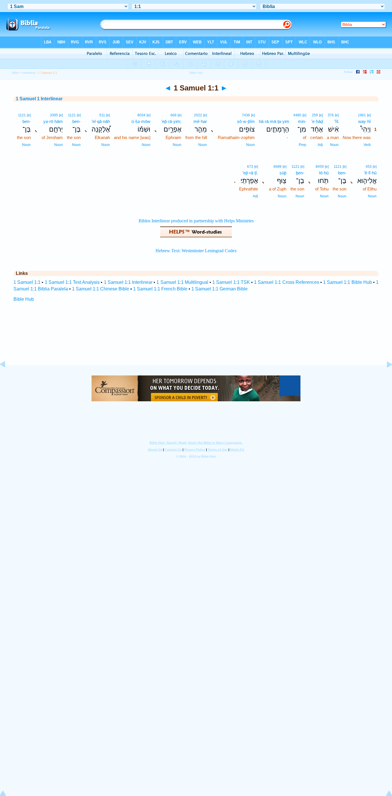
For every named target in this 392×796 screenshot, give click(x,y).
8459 (320, 167)
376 (331, 115)
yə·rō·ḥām (53, 121)
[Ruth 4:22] (7, 377)
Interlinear (29, 72)
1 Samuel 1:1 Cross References (286, 282)
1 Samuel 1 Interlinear (39, 98)
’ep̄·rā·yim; (171, 121)
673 (250, 167)
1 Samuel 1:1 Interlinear (128, 282)
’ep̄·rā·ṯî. (250, 172)
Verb (367, 145)
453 (369, 167)
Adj (320, 145)
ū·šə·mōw (140, 121)
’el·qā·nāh (101, 121)
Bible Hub (23, 299)
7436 (246, 115)
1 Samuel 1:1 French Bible (160, 288)
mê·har (200, 121)
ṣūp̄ (283, 172)
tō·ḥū (324, 172)
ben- (76, 121)
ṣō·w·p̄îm (246, 121)
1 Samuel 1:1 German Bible (219, 288)
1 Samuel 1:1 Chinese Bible (100, 288)
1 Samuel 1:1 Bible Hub (347, 282)
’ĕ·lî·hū (370, 172)
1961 (362, 115)
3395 (54, 115)
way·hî (364, 121)
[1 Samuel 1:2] (385, 377)
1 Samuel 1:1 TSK (231, 282)
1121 (72, 115)
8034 (141, 115)
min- (302, 121)
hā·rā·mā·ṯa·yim (274, 121)
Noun (334, 145)
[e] (369, 115)
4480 (297, 115)
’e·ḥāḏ (317, 121)
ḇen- (300, 172)
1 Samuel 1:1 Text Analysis (72, 282)
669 (173, 115)
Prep (302, 145)
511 (102, 115)
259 (315, 115)
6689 (277, 167)
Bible (15, 72)
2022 (198, 115)
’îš (336, 121)
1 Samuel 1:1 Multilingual (182, 282)
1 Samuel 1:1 (26, 282)
